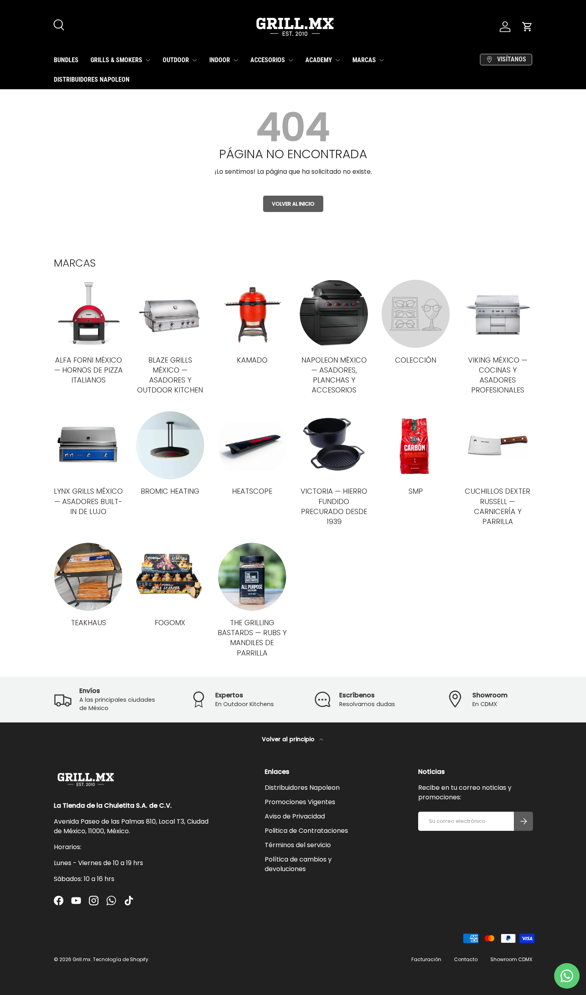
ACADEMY (318, 60)
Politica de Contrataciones (306, 830)
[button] (527, 26)
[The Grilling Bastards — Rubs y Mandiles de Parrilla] (252, 577)
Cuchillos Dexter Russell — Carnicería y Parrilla (497, 506)
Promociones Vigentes (300, 802)
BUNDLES (66, 60)
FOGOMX (170, 623)
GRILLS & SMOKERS (116, 60)
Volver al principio (289, 739)
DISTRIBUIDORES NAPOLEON (92, 79)
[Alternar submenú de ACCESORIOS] (290, 60)
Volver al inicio (293, 203)
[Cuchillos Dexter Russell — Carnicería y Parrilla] (498, 445)
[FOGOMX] (170, 577)
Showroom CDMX (511, 959)
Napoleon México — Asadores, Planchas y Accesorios (334, 375)
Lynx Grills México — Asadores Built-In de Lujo (88, 501)
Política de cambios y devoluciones (298, 864)
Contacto (466, 959)
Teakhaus (88, 623)
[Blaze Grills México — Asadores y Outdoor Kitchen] (170, 314)
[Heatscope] (252, 445)
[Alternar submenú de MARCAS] (381, 60)
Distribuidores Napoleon (302, 787)
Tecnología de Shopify (120, 959)
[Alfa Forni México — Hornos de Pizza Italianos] (88, 314)
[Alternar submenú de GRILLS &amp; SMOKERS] (148, 60)
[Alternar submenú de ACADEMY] (337, 60)
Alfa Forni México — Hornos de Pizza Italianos (88, 370)
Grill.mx (81, 959)
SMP (416, 491)
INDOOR (219, 60)
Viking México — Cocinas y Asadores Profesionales (497, 375)
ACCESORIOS (267, 60)
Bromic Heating (170, 491)
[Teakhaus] (88, 577)
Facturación (426, 959)
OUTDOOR (176, 60)
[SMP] (415, 445)
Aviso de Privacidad (295, 816)
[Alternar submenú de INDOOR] (235, 60)
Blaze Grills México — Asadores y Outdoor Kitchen (170, 375)
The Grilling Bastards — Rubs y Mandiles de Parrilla (252, 637)
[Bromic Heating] (170, 445)
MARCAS (364, 60)
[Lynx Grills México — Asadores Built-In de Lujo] (88, 445)
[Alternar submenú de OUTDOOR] (194, 60)
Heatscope (252, 491)
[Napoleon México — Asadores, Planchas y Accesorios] (334, 314)
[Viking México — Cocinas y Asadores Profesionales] (498, 314)
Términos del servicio (298, 845)
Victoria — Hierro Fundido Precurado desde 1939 (334, 506)
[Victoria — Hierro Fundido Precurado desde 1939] (334, 445)
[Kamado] (252, 314)
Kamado (252, 360)
